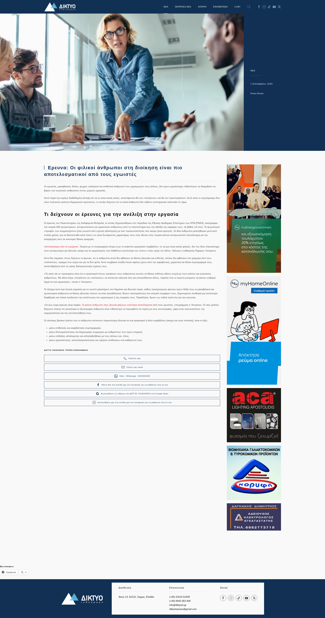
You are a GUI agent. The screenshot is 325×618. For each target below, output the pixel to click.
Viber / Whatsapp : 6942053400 (134, 376)
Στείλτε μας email (134, 367)
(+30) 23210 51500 (179, 596)
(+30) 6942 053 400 (180, 601)
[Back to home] (61, 7)
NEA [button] (166, 7)
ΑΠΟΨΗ (202, 7)
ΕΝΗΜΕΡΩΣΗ (220, 7)
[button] (249, 7)
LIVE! (237, 7)
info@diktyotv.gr (177, 605)
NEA (253, 70)
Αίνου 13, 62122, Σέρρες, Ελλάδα (136, 596)
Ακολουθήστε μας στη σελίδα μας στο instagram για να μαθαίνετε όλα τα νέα (135, 402)
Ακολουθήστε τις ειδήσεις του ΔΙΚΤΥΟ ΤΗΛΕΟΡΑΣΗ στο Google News (134, 394)
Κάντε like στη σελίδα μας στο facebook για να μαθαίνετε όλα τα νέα (135, 385)
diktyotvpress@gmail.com (183, 609)
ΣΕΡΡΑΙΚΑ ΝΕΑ (183, 7)
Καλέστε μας (135, 358)
